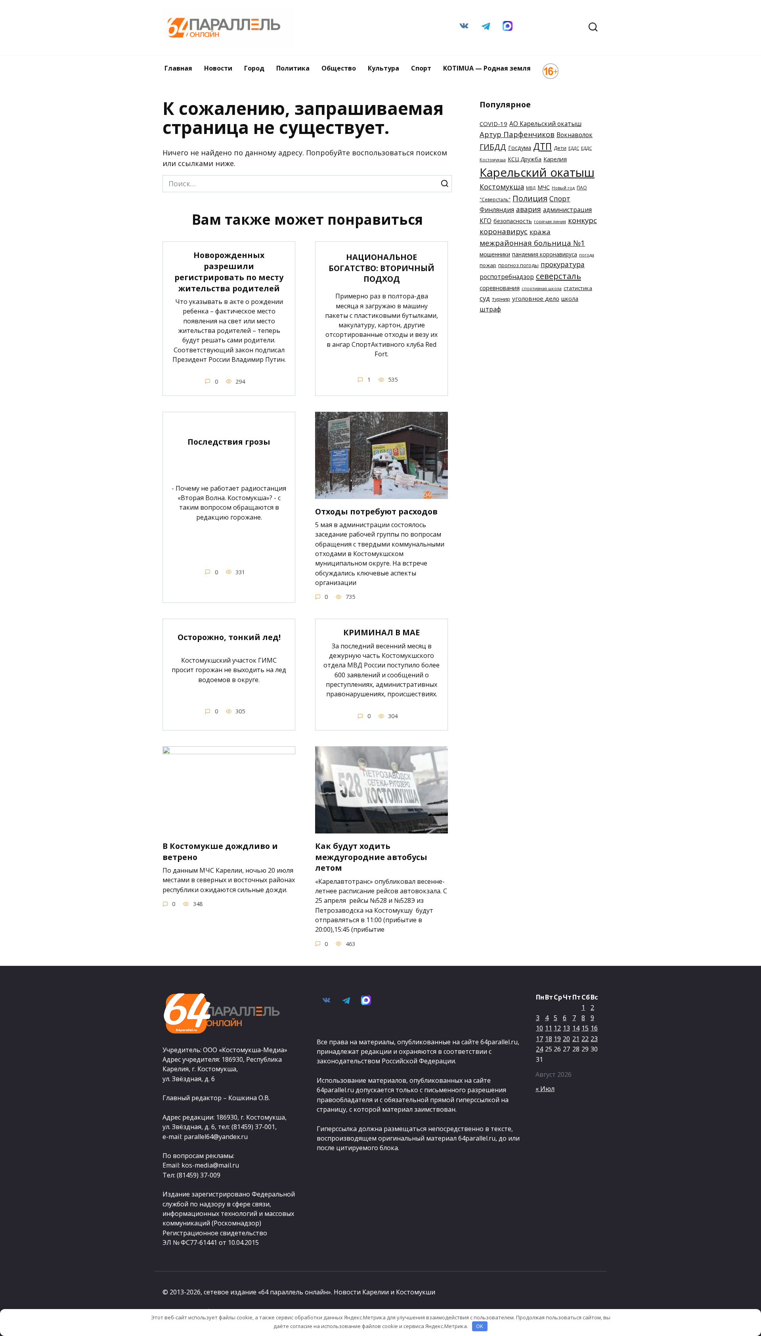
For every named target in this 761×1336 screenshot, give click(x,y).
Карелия (555, 159)
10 (539, 1028)
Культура (383, 68)
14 (575, 1028)
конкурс (582, 220)
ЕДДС (573, 148)
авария (528, 209)
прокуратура (563, 264)
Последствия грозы (228, 441)
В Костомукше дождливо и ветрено (220, 851)
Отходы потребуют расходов (376, 511)
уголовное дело (535, 298)
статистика (578, 288)
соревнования (500, 288)
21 (575, 1038)
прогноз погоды (518, 265)
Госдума (519, 147)
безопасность (512, 221)
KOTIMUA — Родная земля (487, 68)
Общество (338, 68)
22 (585, 1038)
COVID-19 (493, 124)
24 (539, 1049)
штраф (490, 308)
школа (569, 298)
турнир (501, 298)
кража (540, 231)
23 (594, 1038)
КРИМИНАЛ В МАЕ (381, 632)
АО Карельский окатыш (545, 123)
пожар (488, 265)
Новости (218, 68)
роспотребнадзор (507, 276)
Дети (560, 147)
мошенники (495, 254)
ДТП (542, 146)
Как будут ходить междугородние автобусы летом (371, 857)
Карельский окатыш (537, 172)
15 (585, 1028)
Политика (293, 68)
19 (557, 1038)
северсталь (558, 275)
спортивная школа (542, 288)
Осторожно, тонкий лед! (229, 637)
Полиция (529, 198)
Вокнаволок (574, 134)
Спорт (421, 68)
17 (539, 1038)
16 (594, 1028)
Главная (178, 68)
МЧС (543, 187)
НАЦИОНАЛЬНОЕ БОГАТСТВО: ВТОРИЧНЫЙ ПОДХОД (381, 268)
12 (557, 1028)
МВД (530, 188)
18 (548, 1038)
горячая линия (550, 221)
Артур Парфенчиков (517, 134)
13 (566, 1028)
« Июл (544, 1088)
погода (586, 255)
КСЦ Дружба (524, 159)
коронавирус (504, 231)
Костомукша (502, 186)
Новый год (563, 188)
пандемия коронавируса (544, 254)
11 (548, 1028)
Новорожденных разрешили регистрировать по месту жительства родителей (228, 271)
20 (566, 1038)
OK (479, 1326)
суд (485, 298)
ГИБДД (493, 146)
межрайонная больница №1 (532, 243)
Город (254, 68)
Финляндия (497, 209)
